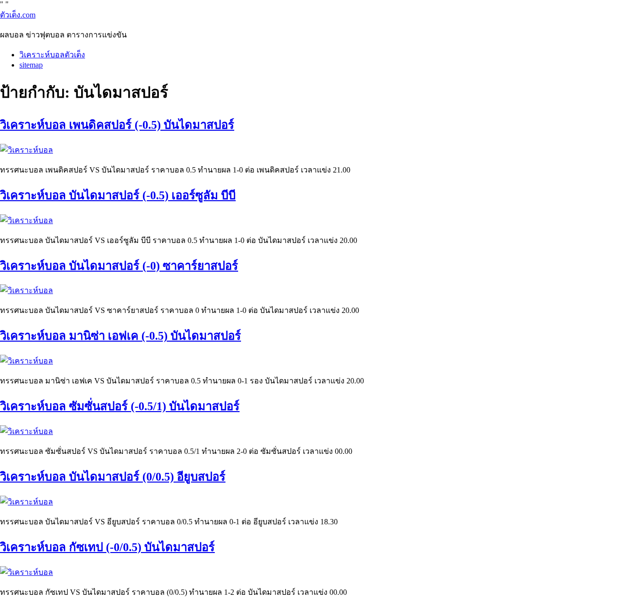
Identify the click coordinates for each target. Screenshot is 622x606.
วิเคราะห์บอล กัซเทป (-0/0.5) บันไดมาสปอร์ (107, 547)
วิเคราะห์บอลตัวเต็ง (52, 55)
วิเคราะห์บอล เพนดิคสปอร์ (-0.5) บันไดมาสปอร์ (117, 125)
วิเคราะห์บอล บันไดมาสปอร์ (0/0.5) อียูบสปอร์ (112, 476)
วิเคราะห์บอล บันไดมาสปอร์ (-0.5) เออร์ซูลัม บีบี (118, 195)
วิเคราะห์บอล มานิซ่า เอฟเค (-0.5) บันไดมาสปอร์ (120, 335)
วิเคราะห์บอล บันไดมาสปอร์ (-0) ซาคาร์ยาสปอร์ (119, 266)
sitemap (31, 65)
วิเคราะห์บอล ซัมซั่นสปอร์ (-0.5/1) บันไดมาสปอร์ (120, 406)
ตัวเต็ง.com (17, 15)
